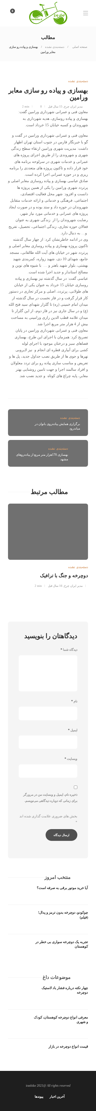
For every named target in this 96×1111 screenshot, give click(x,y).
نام (74, 701)
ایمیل (72, 730)
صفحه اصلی (79, 46)
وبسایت (71, 759)
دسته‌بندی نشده (54, 46)
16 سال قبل (55, 585)
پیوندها (39, 1096)
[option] (48, 544)
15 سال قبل (55, 106)
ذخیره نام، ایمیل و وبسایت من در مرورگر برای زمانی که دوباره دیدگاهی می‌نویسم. (50, 798)
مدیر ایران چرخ (73, 106)
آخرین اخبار (57, 1096)
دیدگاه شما (69, 650)
